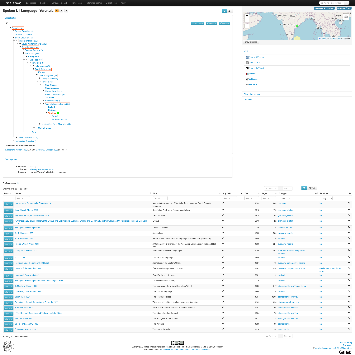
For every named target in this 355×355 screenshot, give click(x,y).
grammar (282, 203)
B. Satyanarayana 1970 (25, 329)
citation (8, 203)
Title (155, 193)
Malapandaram (52, 87)
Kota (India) (33, 56)
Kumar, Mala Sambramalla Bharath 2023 (33, 203)
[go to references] (66, 10)
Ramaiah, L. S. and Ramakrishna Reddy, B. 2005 (36, 302)
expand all (212, 23)
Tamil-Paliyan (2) (52, 100)
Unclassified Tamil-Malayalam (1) (56, 124)
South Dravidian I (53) (28, 40)
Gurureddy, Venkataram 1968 (28, 291)
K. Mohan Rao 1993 (24, 307)
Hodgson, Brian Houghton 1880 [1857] (32, 262)
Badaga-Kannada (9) (34, 50)
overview (282, 233)
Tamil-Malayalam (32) (48, 75)
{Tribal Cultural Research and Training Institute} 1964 (38, 313)
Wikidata (252, 73)
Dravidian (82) (18, 28)
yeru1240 (330, 8)
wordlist (290, 233)
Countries (248, 99)
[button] (297, 25)
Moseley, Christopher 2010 (42, 169)
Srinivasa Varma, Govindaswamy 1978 (32, 215)
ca (241, 193)
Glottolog (15, 3)
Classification (11, 17)
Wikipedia (253, 78)
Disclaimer (347, 345)
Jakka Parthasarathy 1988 (26, 323)
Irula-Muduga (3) (42, 66)
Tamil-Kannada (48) (30, 47)
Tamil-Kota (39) (32, 53)
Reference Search (94, 2)
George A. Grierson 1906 (47, 149)
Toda (34, 132)
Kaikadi (51, 107)
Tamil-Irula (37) (38, 62)
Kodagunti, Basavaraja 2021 (27, 275)
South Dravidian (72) (24, 37)
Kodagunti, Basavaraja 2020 (27, 227)
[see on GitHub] (61, 10)
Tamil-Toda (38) (35, 59)
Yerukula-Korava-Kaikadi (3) (57, 103)
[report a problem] (57, 10)
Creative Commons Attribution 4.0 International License (185, 349)
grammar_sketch (285, 210)
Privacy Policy (346, 342)
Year (246, 193)
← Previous (271, 188)
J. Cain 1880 (20, 257)
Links (246, 50)
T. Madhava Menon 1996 (16, 149)
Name (18, 193)
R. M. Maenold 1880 (24, 238)
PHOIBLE (252, 84)
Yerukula (52, 113)
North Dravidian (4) (23, 34)
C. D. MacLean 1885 (24, 233)
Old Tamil (49, 97)
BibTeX (312, 188)
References (77, 2)
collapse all (225, 23)
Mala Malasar (51, 84)
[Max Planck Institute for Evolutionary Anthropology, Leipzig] (8, 346)
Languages (31, 2)
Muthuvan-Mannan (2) (55, 94)
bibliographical (284, 302)
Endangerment (11, 159)
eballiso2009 (325, 268)
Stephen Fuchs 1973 (24, 318)
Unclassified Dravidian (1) (26, 141)
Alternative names (252, 94)
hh (321, 203)
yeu (349, 8)
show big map (251, 41)
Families (44, 2)
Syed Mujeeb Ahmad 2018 (26, 210)
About (123, 2)
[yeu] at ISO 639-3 (256, 57)
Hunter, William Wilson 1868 (27, 243)
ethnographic (284, 285)
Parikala (55, 116)
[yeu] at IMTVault (256, 68)
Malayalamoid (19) (50, 78)
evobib (335, 268)
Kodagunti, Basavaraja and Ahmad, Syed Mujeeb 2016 (39, 280)
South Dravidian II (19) (28, 137)
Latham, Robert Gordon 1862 (28, 268)
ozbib (322, 271)
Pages (264, 193)
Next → (287, 188)
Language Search (59, 2)
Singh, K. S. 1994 (22, 296)
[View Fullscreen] (247, 26)
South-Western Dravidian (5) (34, 43)
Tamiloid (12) (47, 81)
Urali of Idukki (44, 127)
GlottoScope (111, 2)
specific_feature (285, 227)
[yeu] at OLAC (254, 62)
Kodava (41, 72)
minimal (290, 250)
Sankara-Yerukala (59, 119)
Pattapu (52, 110)
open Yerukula (198, 23)
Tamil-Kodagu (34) (43, 69)
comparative (300, 250)
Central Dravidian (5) (24, 31)
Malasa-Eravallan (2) (54, 91)
